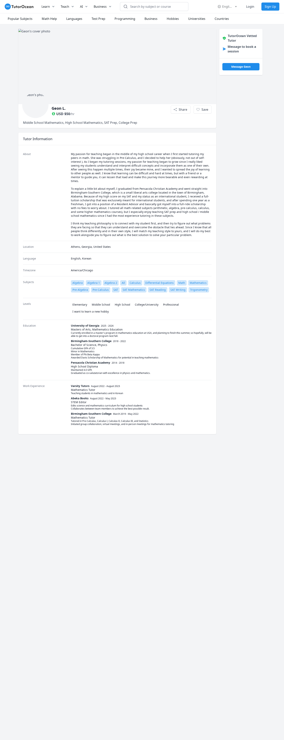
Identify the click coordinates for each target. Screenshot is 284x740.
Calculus (135, 283)
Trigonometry (198, 290)
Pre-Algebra (80, 290)
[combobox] (156, 6)
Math (181, 283)
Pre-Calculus (101, 290)
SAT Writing (177, 290)
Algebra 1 (93, 283)
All (123, 283)
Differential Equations (159, 283)
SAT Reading (158, 290)
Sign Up (270, 6)
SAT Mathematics (134, 290)
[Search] (125, 6)
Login (250, 6)
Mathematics (198, 283)
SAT (115, 290)
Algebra (77, 283)
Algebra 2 (111, 283)
